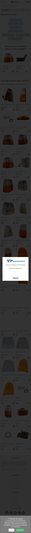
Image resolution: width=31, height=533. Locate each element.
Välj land (15, 278)
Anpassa (11, 530)
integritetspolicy (16, 526)
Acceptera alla (20, 530)
